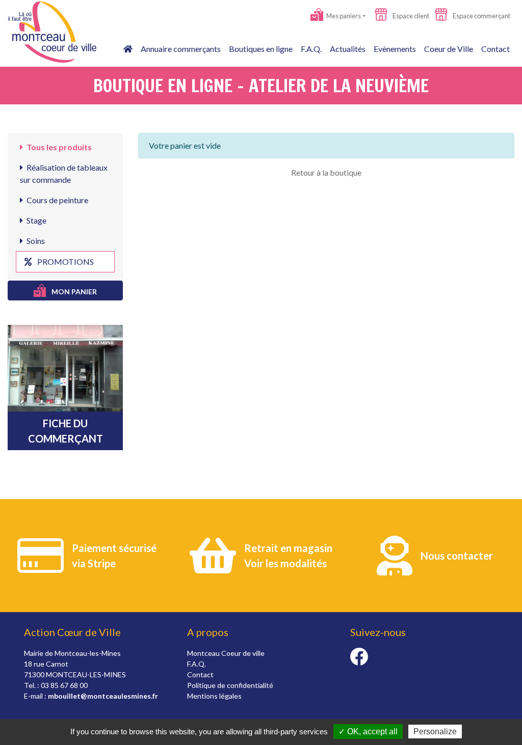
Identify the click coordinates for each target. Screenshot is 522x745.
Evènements (395, 48)
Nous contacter (457, 555)
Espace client (410, 16)
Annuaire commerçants (181, 48)
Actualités (348, 48)
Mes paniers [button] (343, 16)
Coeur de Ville (448, 48)
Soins (35, 240)
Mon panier (73, 291)
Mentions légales (214, 696)
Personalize (435, 731)
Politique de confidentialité (230, 685)
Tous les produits (58, 147)
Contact (495, 48)
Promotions (65, 261)
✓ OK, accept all (368, 731)
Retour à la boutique (326, 172)
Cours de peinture (56, 200)
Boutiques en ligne (261, 48)
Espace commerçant (481, 16)
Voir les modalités (285, 563)
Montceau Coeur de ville (226, 653)
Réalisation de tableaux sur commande (64, 173)
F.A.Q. (311, 48)
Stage (35, 220)
